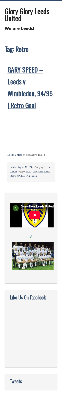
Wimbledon (31, 175)
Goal (41, 171)
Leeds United (14, 154)
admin (13, 167)
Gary (35, 171)
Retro (13, 175)
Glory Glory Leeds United (27, 14)
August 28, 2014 (25, 167)
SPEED (20, 175)
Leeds (47, 171)
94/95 (28, 171)
